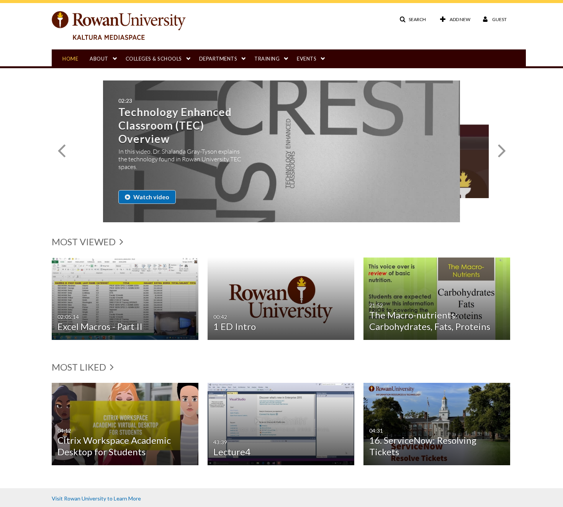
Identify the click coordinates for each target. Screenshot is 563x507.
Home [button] (70, 59)
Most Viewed (85, 241)
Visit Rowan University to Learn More (96, 498)
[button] (412, 19)
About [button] (99, 59)
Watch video (150, 196)
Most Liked (80, 366)
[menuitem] (76, 57)
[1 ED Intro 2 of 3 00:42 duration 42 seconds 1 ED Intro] (281, 298)
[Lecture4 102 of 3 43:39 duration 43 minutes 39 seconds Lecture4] (281, 423)
